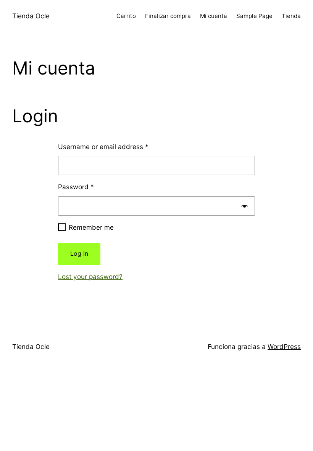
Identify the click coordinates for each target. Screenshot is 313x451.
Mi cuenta (213, 15)
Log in (79, 253)
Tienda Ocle (31, 16)
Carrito (126, 15)
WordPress (284, 346)
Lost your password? (90, 277)
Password (76, 187)
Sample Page (254, 15)
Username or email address (103, 147)
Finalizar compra (168, 15)
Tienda (291, 15)
